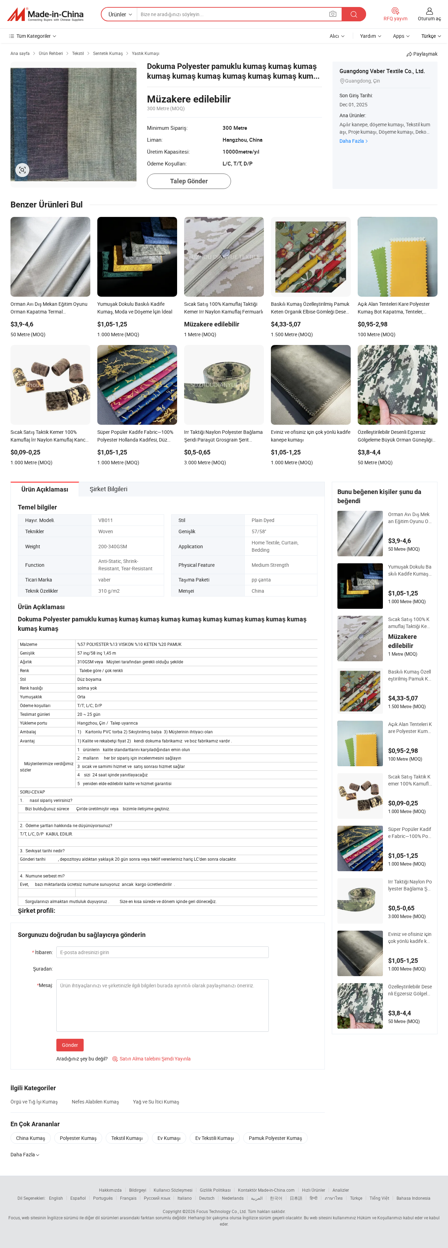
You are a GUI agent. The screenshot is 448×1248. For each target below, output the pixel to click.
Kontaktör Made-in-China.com (266, 1190)
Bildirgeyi (137, 1190)
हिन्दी (313, 1198)
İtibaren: (42, 952)
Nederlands (233, 1198)
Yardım (368, 36)
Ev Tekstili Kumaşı (214, 1138)
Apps (398, 36)
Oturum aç (429, 18)
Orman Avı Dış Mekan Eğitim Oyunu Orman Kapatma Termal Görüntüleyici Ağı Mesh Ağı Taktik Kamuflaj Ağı (409, 518)
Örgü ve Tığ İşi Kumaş (34, 1101)
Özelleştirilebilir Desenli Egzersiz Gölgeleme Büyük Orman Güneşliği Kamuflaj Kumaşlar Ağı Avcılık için (410, 990)
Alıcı (334, 36)
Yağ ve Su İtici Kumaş (156, 1101)
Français (128, 1198)
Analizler (340, 1190)
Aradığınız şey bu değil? (82, 1058)
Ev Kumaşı (169, 1138)
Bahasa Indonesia (413, 1198)
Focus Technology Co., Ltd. (221, 1211)
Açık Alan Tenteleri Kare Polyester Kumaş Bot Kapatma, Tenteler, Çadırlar (410, 728)
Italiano (184, 1198)
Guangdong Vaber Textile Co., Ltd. (382, 71)
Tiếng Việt (379, 1198)
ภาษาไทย (334, 1198)
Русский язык (157, 1198)
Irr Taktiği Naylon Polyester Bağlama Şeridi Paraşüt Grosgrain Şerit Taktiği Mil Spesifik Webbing (410, 885)
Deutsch (207, 1198)
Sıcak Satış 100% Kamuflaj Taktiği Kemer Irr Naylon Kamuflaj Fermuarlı (410, 623)
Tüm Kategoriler (33, 36)
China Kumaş (30, 1138)
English (56, 1198)
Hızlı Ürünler (313, 1190)
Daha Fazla (352, 141)
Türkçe (356, 1198)
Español (78, 1198)
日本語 (296, 1198)
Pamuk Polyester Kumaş (275, 1138)
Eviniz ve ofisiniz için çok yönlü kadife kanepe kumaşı (410, 938)
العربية (256, 1198)
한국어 (276, 1198)
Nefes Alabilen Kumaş (95, 1101)
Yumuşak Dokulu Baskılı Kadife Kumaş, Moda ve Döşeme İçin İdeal (410, 570)
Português (103, 1198)
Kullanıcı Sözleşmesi (173, 1190)
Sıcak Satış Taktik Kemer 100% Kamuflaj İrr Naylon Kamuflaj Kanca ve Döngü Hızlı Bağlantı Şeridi (410, 780)
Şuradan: (43, 968)
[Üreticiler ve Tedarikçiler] (45, 14)
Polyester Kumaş (78, 1138)
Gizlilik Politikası (215, 1190)
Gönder (70, 1045)
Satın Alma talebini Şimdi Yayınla (151, 1058)
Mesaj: (45, 985)
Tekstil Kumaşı (127, 1138)
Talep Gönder (189, 181)
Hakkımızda (110, 1190)
